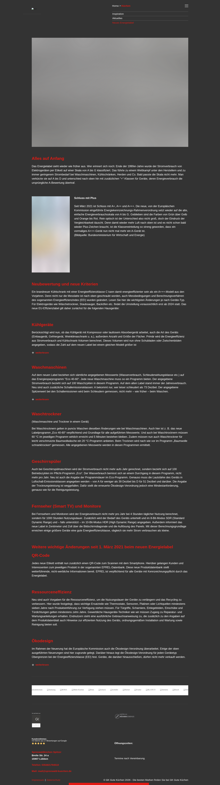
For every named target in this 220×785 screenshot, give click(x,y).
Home (115, 5)
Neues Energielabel (123, 22)
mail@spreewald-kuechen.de (55, 771)
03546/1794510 (50, 765)
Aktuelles (117, 18)
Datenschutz (53, 780)
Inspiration (118, 14)
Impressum (38, 780)
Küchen (125, 5)
